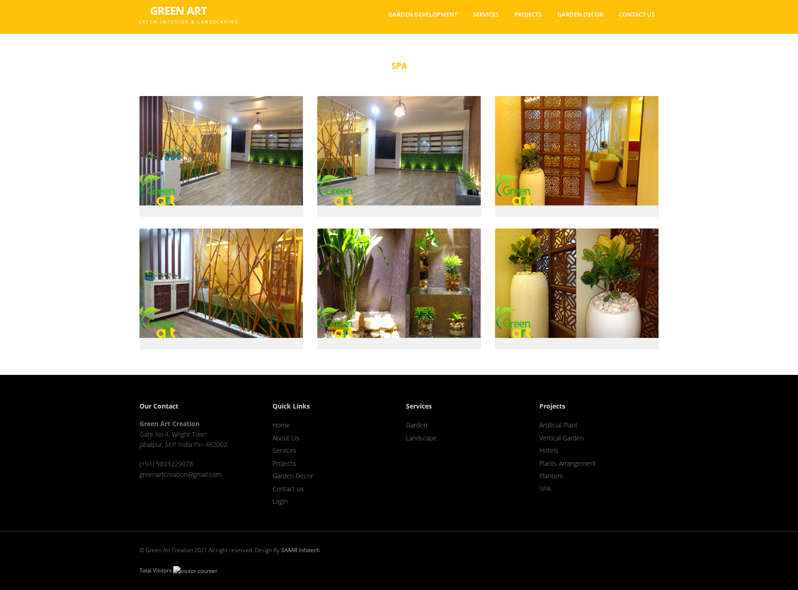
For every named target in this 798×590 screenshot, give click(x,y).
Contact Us (637, 14)
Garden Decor (580, 14)
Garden (416, 425)
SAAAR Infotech (300, 550)
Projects (528, 14)
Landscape (421, 437)
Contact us (288, 488)
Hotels (548, 450)
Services (486, 14)
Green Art (187, 7)
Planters (551, 475)
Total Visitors (156, 570)
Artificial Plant (558, 425)
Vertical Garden (561, 437)
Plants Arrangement (567, 463)
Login (280, 501)
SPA (544, 488)
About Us (285, 437)
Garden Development (422, 14)
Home (364, 14)
